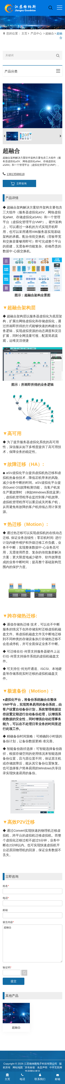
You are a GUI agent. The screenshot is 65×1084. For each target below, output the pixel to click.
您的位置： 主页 (16, 33)
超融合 (49, 33)
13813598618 (16, 174)
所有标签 (30, 1067)
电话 (22, 1079)
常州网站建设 (32, 1071)
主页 (7, 1079)
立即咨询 (21, 183)
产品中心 (36, 33)
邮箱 (57, 1079)
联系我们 (39, 1079)
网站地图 (18, 1067)
